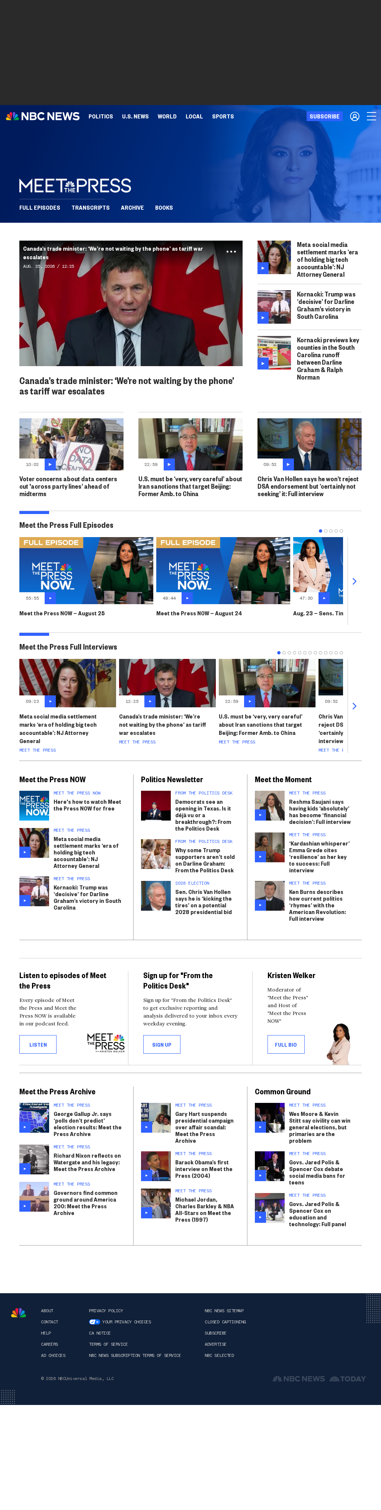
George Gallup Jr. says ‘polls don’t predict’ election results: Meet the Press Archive (88, 1124)
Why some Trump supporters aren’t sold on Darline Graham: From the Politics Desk (205, 860)
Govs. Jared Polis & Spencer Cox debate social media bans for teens (317, 1172)
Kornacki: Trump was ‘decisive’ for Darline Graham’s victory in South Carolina (87, 897)
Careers (49, 1344)
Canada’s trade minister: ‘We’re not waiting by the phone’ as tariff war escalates (162, 724)
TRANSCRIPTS (90, 207)
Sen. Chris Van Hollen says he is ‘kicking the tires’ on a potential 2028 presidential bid (203, 902)
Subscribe (216, 1333)
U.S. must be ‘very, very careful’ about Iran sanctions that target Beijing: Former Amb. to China (260, 724)
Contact (49, 1322)
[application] (131, 303)
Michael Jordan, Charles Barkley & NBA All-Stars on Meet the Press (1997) (204, 1209)
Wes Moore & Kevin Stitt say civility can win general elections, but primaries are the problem (319, 1127)
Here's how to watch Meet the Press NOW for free (87, 804)
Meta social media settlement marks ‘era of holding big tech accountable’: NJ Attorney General (58, 728)
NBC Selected (219, 1355)
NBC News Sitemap (224, 1310)
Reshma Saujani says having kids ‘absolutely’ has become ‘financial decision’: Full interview (320, 811)
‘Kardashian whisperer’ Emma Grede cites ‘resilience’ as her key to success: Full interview (319, 856)
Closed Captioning (225, 1322)
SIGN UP (162, 1044)
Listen (38, 1044)
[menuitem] (101, 116)
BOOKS (164, 207)
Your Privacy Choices (126, 1322)
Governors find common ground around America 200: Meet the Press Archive (86, 1202)
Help (46, 1333)
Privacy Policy (106, 1310)
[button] (194, 116)
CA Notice (100, 1333)
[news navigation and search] (372, 116)
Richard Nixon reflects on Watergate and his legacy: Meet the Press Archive (87, 1162)
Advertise (216, 1344)
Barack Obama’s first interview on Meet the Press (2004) (204, 1168)
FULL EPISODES (39, 207)
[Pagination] (320, 531)
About (47, 1310)
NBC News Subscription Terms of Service (135, 1355)
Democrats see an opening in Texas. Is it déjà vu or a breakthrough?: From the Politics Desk (203, 814)
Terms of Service (108, 1344)
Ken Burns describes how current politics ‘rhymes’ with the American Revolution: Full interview (317, 905)
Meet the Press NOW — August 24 (199, 613)
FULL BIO (286, 1044)
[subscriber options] (354, 116)
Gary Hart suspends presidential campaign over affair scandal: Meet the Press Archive (204, 1127)
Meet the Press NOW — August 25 (62, 613)
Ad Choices (53, 1355)
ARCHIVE (132, 207)
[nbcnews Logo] (18, 1312)
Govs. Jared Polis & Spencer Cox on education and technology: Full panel (317, 1214)
